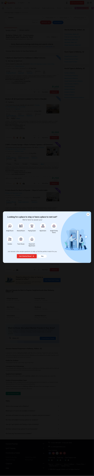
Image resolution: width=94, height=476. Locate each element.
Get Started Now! (25, 256)
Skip (42, 256)
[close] (88, 214)
